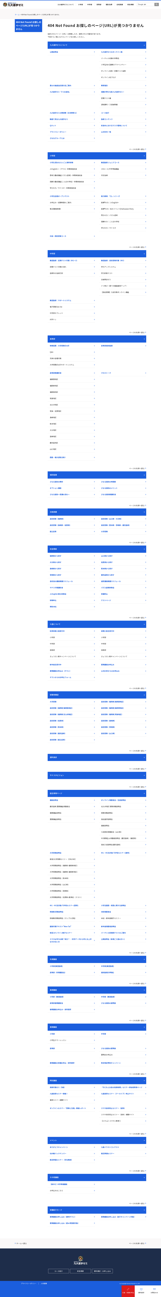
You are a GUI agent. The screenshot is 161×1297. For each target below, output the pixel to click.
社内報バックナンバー (58, 1153)
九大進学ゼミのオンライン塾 (111, 52)
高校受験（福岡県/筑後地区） (112, 714)
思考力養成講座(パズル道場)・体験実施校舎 (66, 175)
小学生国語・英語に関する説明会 (113, 905)
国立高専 (53, 531)
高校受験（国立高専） (58, 740)
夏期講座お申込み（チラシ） (60, 671)
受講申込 (104, 594)
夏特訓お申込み (107, 1055)
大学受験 (104, 531)
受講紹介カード (56, 1210)
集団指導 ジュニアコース (110, 162)
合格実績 (120, 4)
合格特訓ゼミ (106, 279)
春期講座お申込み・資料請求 (60, 1009)
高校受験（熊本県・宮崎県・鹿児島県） (116, 525)
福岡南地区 (54, 392)
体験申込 (53, 600)
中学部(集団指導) (107, 966)
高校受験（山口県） (108, 733)
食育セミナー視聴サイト (59, 1100)
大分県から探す (55, 562)
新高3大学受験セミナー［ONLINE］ (63, 859)
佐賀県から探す (107, 562)
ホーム (17, 14)
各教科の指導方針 (56, 273)
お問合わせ (154, 1293)
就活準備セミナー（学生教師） (61, 1160)
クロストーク (106, 373)
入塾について (55, 624)
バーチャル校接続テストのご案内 (113, 933)
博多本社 (53, 606)
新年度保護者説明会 (108, 926)
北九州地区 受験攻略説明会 (111, 806)
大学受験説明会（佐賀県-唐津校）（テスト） (66, 897)
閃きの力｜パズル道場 (109, 215)
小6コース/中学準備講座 (110, 169)
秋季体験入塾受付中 (57, 631)
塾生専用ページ (56, 793)
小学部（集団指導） (57, 997)
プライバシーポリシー (58, 132)
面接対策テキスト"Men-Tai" (60, 926)
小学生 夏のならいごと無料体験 (61, 162)
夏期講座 (53, 1027)
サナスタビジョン (57, 775)
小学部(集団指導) (56, 966)
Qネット (53, 125)
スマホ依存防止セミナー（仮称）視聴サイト (117, 1114)
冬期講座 (53, 959)
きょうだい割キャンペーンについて (63, 656)
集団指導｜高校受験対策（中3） (113, 260)
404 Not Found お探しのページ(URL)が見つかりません (28, 25)
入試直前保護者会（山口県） (111, 832)
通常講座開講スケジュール (111, 581)
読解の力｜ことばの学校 (110, 221)
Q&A (51, 352)
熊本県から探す (107, 568)
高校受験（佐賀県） (57, 721)
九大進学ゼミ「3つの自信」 (60, 92)
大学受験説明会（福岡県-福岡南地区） (64, 865)
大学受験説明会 (55, 853)
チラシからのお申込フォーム (60, 677)
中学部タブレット (56, 313)
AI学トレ (53, 319)
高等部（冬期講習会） (58, 972)
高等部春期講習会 (56, 1003)
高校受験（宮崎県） (108, 727)
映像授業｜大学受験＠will (59, 346)
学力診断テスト (107, 273)
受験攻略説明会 (107, 813)
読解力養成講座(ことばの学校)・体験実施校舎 (67, 181)
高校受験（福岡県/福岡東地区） (113, 708)
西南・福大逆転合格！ (58, 457)
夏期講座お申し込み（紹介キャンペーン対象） (118, 1217)
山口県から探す (107, 556)
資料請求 (53, 757)
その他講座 (54, 1177)
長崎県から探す (55, 568)
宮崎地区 (53, 436)
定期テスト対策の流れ (58, 267)
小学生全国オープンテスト (59, 196)
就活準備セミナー (107, 1153)
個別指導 (109, 4)
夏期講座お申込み (107, 664)
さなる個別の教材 (56, 482)
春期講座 (53, 990)
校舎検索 (130, 4)
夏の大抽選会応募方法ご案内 (60, 85)
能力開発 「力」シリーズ (110, 196)
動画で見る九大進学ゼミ (59, 119)
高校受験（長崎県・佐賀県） (60, 525)
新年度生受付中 (55, 664)
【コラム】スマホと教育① (111, 1121)
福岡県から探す (55, 556)
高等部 (98, 4)
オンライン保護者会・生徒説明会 (113, 800)
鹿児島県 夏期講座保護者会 (60, 806)
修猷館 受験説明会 (56, 912)
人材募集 (44, 1283)
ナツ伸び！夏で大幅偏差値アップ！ (114, 286)
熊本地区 (53, 424)
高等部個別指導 (107, 346)
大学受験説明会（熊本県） (60, 878)
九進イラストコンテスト (110, 1147)
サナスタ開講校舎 (56, 587)
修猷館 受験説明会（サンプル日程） (63, 918)
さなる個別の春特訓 (108, 1003)
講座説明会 (54, 800)
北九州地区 (54, 405)
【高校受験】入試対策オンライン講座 (115, 292)
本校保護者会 (106, 912)
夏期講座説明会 (55, 819)
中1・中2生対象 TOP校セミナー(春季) (115, 853)
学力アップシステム (108, 267)
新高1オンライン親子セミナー (61, 933)
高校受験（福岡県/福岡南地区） (61, 708)
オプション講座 (55, 488)
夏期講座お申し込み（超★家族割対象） (64, 1223)
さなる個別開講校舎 (108, 494)
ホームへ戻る (21, 1243)
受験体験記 (54, 694)
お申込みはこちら (56, 1190)
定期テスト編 (106, 98)
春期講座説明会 (55, 813)
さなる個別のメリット (109, 488)
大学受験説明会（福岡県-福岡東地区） (64, 872)
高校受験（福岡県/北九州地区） (61, 714)
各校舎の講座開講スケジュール (61, 581)
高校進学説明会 (107, 819)
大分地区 (53, 430)
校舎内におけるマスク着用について (114, 125)
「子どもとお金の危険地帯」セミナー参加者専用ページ (121, 1087)
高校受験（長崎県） (108, 721)
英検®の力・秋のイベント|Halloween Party (117, 209)
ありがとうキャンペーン (59, 1147)
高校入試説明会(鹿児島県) (110, 844)
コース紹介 (105, 113)
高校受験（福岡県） (57, 519)
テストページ (106, 600)
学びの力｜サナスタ (108, 228)
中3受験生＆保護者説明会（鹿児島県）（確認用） (119, 838)
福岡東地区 (54, 386)
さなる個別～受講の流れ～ (60, 494)
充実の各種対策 (55, 358)
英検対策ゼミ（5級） (58, 1087)
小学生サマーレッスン (58, 1040)
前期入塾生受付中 (107, 631)
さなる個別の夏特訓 (108, 1048)
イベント (53, 1140)
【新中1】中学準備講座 (58, 1184)
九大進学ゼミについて (66, 4)
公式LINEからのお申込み (110, 671)
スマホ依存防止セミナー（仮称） (113, 1108)
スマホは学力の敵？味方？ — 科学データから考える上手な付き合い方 (71, 940)
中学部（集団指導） (108, 997)
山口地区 (53, 449)
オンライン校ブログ (108, 77)
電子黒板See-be (56, 307)
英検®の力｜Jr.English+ (110, 202)
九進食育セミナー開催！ (59, 1093)
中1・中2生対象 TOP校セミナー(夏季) (64, 905)
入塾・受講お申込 (128, 1293)
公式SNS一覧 (106, 132)
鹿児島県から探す (107, 575)
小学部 (80, 4)
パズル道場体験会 (107, 587)
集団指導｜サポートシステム (60, 300)
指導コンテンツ (107, 119)
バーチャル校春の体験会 (110, 58)
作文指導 (104, 175)
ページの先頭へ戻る (137, 149)
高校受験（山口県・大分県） (111, 519)
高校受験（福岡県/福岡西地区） (113, 702)
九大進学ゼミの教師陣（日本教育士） (64, 113)
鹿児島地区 (54, 443)
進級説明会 (105, 825)
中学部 (89, 4)
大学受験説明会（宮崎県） (60, 891)
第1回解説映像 (55, 209)
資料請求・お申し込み (102, 1271)
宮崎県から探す (55, 575)
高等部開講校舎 (55, 373)
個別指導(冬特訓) (107, 972)
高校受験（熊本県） (57, 727)
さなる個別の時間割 (108, 482)
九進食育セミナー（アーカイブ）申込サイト (117, 1093)
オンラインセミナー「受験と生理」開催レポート (68, 1108)
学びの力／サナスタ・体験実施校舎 (63, 188)
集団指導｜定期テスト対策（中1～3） (64, 260)
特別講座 (53, 1080)
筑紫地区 (53, 398)
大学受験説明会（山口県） (60, 884)
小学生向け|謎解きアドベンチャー (113, 64)
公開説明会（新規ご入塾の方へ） (113, 939)
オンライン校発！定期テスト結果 (113, 71)
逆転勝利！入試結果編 (109, 104)
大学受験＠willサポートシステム (62, 365)
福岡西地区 (54, 379)
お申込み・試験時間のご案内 (60, 202)
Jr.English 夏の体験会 (58, 594)
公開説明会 (54, 52)
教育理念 (104, 85)
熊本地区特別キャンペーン (111, 1063)
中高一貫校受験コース (58, 236)
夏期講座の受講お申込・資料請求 (62, 1063)
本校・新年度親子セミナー (111, 918)
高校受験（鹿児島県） (58, 733)
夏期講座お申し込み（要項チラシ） (63, 1217)
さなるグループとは (57, 138)
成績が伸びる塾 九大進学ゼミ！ (112, 92)
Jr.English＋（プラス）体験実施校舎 (63, 169)
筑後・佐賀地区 (55, 411)
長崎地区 (53, 417)
